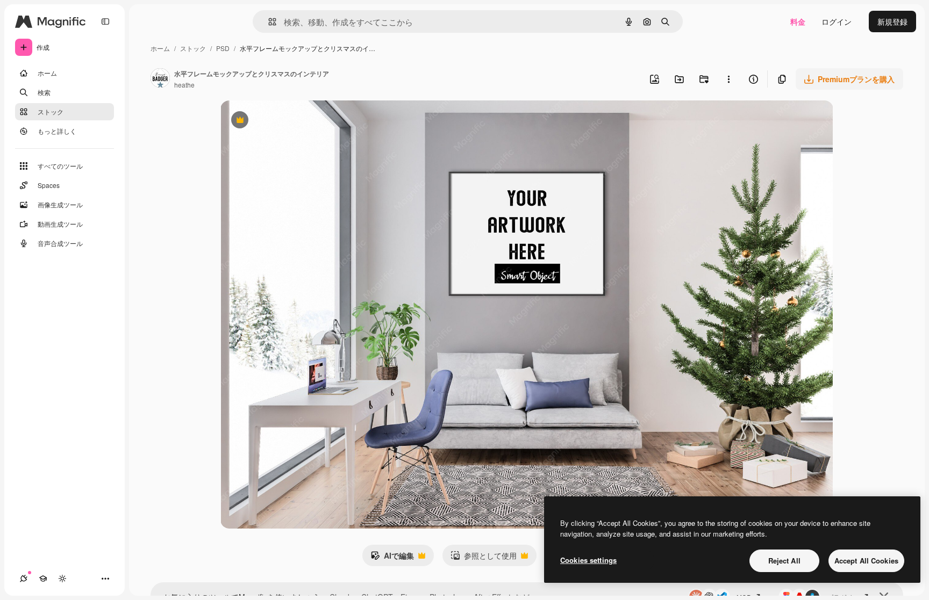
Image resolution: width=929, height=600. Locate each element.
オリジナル (294, 121)
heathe (184, 84)
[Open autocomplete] (268, 22)
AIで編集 (392, 558)
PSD (223, 48)
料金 (797, 21)
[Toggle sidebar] (105, 21)
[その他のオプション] (728, 79)
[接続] (23, 578)
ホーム (160, 48)
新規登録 (892, 21)
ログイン (836, 21)
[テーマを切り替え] (62, 578)
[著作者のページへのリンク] (160, 79)
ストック (193, 48)
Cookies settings (588, 560)
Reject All (784, 560)
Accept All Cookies (866, 560)
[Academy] (43, 578)
